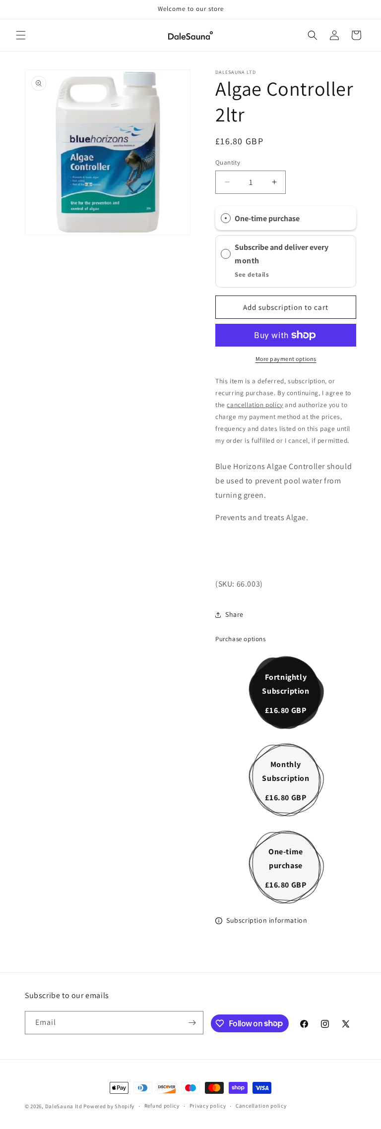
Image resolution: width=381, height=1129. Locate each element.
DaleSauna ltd (64, 1106)
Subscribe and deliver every (282, 247)
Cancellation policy (261, 1105)
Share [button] (234, 614)
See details (252, 274)
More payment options (286, 358)
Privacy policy (208, 1105)
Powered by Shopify (108, 1106)
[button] (21, 35)
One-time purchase (267, 218)
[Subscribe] (192, 1022)
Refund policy (162, 1105)
